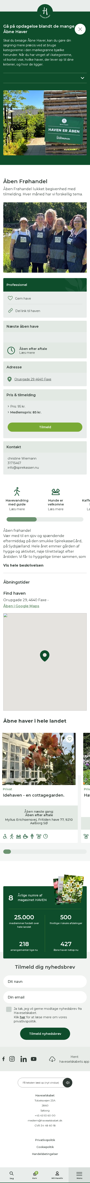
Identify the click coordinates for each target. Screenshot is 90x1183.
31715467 (14, 463)
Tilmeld (45, 427)
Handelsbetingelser (45, 1154)
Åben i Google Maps (21, 606)
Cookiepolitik (45, 1147)
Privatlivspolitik (45, 1140)
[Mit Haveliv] (57, 1172)
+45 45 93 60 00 (45, 1115)
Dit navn (15, 982)
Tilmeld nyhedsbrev (45, 1034)
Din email (16, 997)
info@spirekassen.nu (23, 468)
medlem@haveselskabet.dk (45, 1120)
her (22, 1017)
